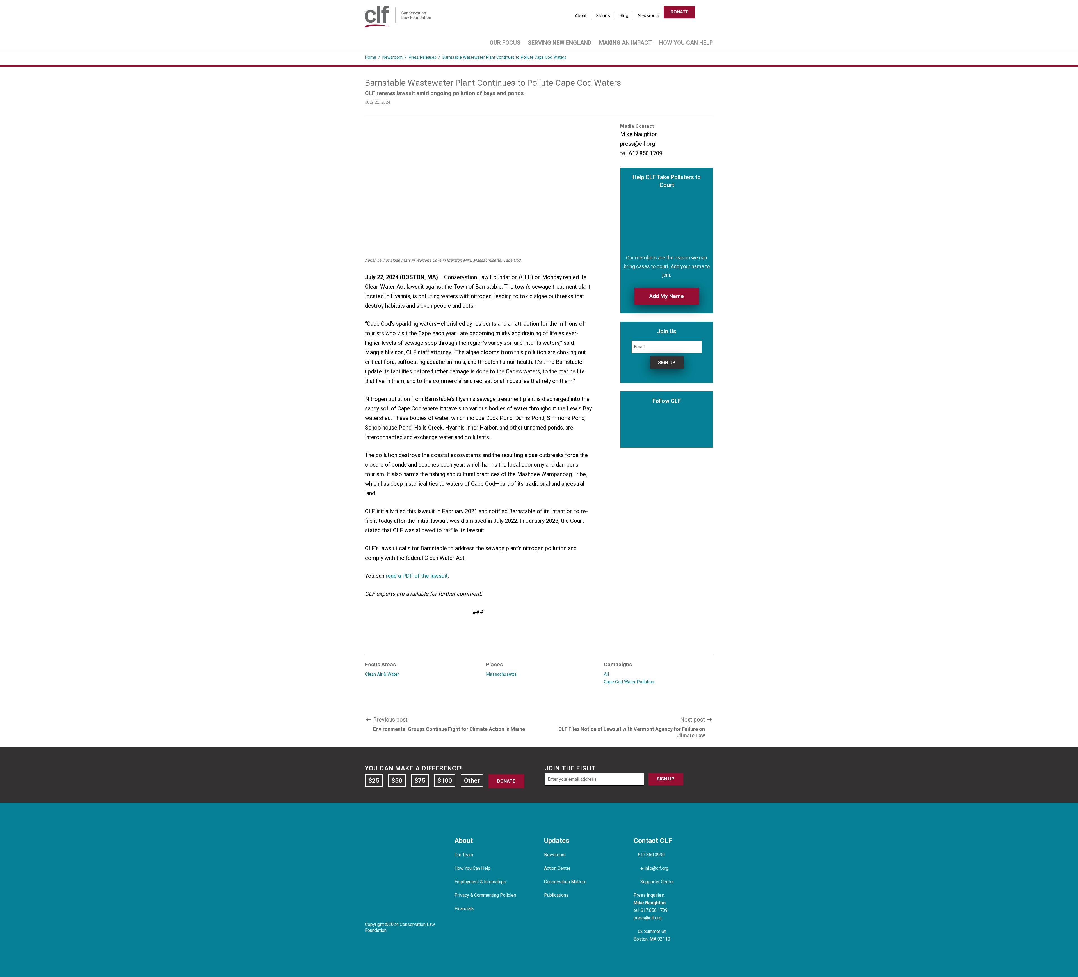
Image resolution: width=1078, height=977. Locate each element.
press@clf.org (647, 918)
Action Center (557, 868)
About (580, 15)
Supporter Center (657, 881)
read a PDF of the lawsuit (417, 575)
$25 (373, 780)
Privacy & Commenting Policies (485, 895)
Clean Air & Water (382, 674)
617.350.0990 (651, 854)
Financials (464, 908)
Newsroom (648, 15)
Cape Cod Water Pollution (629, 681)
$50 (396, 780)
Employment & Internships (480, 881)
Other (472, 780)
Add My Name (666, 296)
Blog (623, 15)
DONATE (679, 12)
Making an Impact (625, 42)
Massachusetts (501, 674)
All (606, 674)
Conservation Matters (565, 881)
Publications (556, 895)
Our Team (464, 854)
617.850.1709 (654, 910)
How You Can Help (686, 42)
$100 (444, 780)
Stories (603, 15)
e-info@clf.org (654, 868)
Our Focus (505, 42)
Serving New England (559, 42)
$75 (419, 780)
